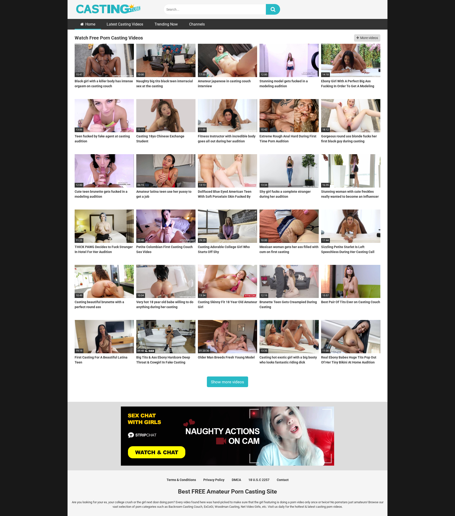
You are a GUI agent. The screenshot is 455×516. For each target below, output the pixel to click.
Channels (197, 24)
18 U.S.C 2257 (258, 480)
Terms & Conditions (181, 480)
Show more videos (227, 382)
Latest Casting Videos (125, 24)
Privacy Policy (213, 480)
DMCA (236, 480)
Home (90, 24)
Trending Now (166, 24)
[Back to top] (439, 502)
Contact (283, 480)
